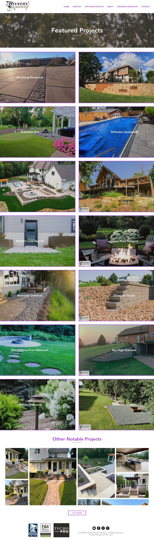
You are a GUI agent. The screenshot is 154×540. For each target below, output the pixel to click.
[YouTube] (94, 528)
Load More (77, 513)
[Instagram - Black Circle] (103, 528)
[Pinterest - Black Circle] (107, 528)
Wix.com (109, 535)
